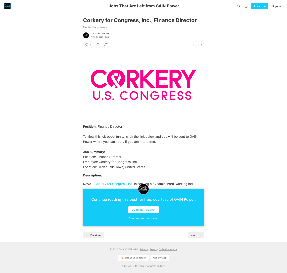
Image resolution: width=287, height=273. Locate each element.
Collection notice (168, 249)
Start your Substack (134, 257)
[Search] (239, 6)
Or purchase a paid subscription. (143, 218)
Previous (95, 235)
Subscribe (259, 6)
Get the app (160, 257)
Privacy (144, 249)
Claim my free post (143, 209)
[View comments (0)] (98, 44)
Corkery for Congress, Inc (114, 184)
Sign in (276, 6)
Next (194, 235)
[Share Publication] (246, 6)
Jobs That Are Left (101, 33)
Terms (153, 249)
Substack (127, 266)
